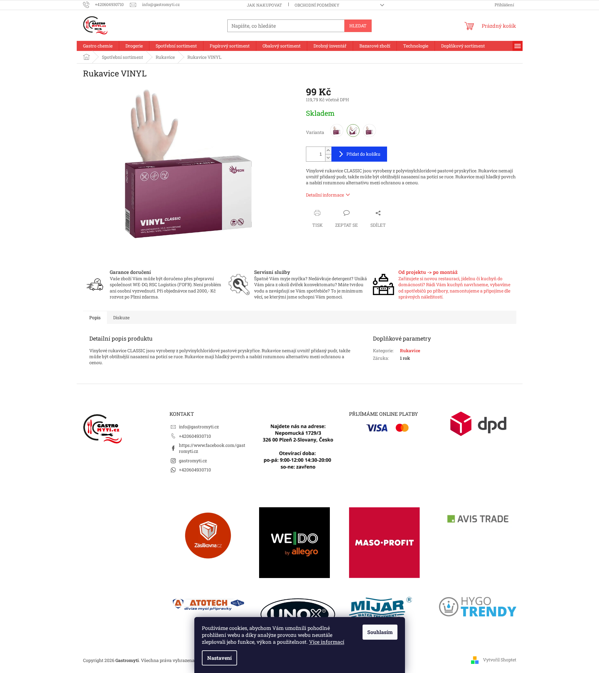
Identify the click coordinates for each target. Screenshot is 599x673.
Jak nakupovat (264, 5)
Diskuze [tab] (121, 317)
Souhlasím (380, 632)
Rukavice (410, 350)
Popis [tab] (95, 317)
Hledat (358, 26)
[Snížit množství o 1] (328, 157)
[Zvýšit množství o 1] (328, 150)
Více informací (326, 641)
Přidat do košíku (363, 154)
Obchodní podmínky (317, 5)
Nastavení (219, 657)
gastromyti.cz (193, 461)
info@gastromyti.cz (199, 427)
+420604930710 (195, 436)
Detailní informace (325, 195)
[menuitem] (98, 46)
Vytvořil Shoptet (499, 660)
